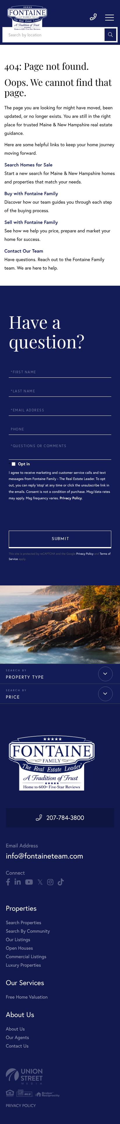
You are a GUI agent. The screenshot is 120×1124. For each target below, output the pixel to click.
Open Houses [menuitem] (19, 948)
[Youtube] (29, 882)
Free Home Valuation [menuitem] (27, 997)
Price (13, 697)
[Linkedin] (18, 882)
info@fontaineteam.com (44, 856)
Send (60, 539)
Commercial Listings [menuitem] (26, 957)
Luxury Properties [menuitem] (23, 965)
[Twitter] (40, 882)
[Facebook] (8, 882)
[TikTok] (61, 882)
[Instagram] (50, 882)
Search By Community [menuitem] (28, 931)
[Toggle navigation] (109, 18)
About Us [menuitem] (15, 1029)
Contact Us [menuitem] (17, 1046)
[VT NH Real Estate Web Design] (60, 1076)
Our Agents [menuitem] (17, 1037)
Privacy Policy (71, 498)
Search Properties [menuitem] (23, 923)
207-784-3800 (65, 818)
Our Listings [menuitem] (18, 940)
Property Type (25, 677)
